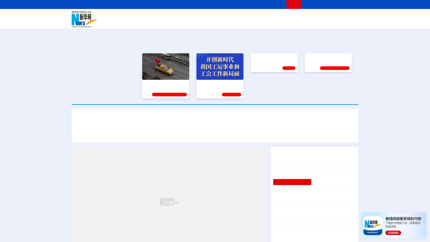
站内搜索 (332, 4)
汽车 (142, 22)
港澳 (197, 16)
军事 (300, 16)
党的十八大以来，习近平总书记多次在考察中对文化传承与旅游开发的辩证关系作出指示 (148, 133)
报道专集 (342, 44)
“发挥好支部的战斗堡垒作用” (164, 83)
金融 (135, 22)
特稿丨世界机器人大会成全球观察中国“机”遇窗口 (312, 224)
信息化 (172, 22)
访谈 (308, 16)
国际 (174, 16)
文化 (278, 16)
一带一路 (311, 22)
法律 (338, 16)
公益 (301, 22)
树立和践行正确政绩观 (292, 182)
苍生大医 (259, 83)
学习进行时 (139, 16)
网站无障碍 (275, 4)
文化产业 (349, 22)
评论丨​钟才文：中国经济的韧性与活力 (303, 168)
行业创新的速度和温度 (331, 238)
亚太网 (323, 22)
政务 (331, 16)
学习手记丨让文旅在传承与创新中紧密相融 (215, 120)
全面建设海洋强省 (319, 83)
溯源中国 (232, 22)
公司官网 (106, 19)
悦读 (293, 22)
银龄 (222, 22)
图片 (323, 16)
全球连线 (229, 16)
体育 (270, 16)
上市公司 (335, 22)
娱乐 (279, 22)
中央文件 (349, 16)
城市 (242, 22)
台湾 (204, 16)
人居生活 (160, 22)
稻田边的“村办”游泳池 (329, 182)
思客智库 (215, 16)
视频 (316, 16)
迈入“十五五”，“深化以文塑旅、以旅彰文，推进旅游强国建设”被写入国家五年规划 (287, 133)
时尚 (286, 22)
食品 (149, 22)
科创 (255, 16)
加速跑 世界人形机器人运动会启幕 (300, 210)
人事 (166, 16)
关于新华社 (174, 4)
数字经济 (184, 22)
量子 (262, 16)
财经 (181, 16)
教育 (240, 16)
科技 (247, 16)
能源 (257, 22)
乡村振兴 (211, 22)
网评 (189, 16)
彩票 (272, 22)
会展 (264, 22)
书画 (285, 16)
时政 (159, 16)
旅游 (250, 22)
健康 (293, 16)
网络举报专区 (350, 4)
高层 (151, 16)
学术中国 (197, 22)
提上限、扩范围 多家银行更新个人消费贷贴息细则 (313, 196)
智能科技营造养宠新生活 (293, 238)
